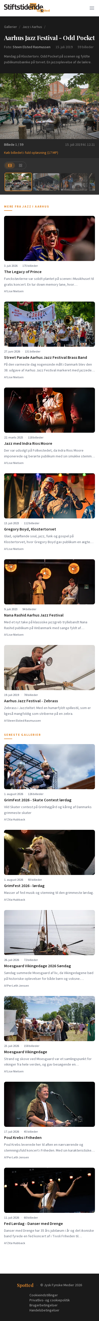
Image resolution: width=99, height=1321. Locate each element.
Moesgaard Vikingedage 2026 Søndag (37, 966)
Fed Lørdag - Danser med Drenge (33, 1223)
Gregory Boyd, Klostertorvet (30, 529)
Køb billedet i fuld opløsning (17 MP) (31, 152)
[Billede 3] (74, 182)
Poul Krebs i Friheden (23, 1137)
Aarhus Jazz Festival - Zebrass (31, 701)
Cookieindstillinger (43, 1295)
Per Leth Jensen (18, 986)
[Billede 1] (18, 182)
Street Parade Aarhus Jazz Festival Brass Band (45, 357)
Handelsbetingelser (44, 1310)
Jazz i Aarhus (32, 27)
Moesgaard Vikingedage (25, 1052)
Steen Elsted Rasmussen (32, 47)
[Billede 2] (46, 182)
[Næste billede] (92, 106)
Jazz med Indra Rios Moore (28, 443)
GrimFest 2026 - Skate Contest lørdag (37, 800)
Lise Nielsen (15, 291)
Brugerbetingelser (43, 1305)
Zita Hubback (16, 819)
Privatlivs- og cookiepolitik (49, 1300)
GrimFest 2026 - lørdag (24, 886)
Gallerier (10, 27)
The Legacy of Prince (23, 272)
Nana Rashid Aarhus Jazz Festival (33, 615)
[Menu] (92, 8)
